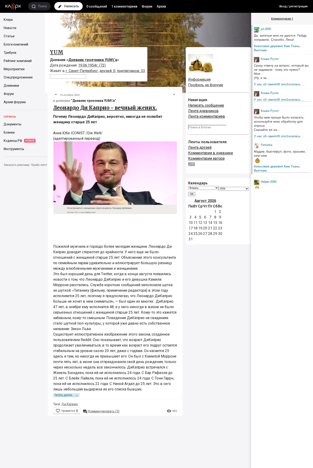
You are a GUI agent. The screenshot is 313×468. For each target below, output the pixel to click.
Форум (147, 6)
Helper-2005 (269, 181)
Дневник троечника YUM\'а (92, 60)
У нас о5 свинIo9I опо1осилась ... (279, 84)
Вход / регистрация (293, 6)
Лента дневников (203, 111)
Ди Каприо (69, 404)
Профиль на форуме (205, 85)
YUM (56, 52)
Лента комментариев (206, 116)
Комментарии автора (206, 158)
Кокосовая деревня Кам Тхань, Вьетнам (277, 48)
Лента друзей (199, 147)
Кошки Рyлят (270, 59)
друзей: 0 (107, 71)
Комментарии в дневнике (210, 153)
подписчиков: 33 (131, 71)
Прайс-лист (39, 165)
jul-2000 (266, 29)
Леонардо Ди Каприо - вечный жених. (105, 108)
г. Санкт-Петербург (82, 71)
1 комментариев (124, 6)
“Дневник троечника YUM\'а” (93, 100)
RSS (191, 164)
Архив (161, 6)
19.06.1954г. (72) (92, 65)
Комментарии (282, 18)
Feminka (266, 145)
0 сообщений (96, 6)
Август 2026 (205, 201)
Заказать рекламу (16, 165)
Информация (199, 79)
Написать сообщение (206, 105)
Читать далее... (66, 395)
